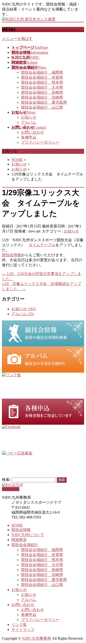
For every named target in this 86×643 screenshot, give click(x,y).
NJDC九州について (27, 535)
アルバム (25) (22, 314)
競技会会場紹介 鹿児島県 (44, 102)
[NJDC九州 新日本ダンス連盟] (28, 19)
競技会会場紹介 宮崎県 (42, 97)
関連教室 (19, 540)
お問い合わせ (32, 132)
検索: (6, 480)
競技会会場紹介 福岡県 (42, 72)
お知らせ (28, 117)
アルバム (28, 122)
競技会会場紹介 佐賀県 (42, 77)
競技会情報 (11, 255)
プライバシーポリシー (40, 142)
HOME (17, 525)
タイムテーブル (42, 245)
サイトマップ (22, 630)
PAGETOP (10, 489)
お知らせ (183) (23, 309)
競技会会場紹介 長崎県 (42, 92)
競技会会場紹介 (24, 545)
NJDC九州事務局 (36, 638)
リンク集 (19, 625)
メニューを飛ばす (17, 39)
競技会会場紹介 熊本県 (42, 82)
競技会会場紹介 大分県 (42, 87)
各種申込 (28, 137)
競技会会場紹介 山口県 (42, 107)
